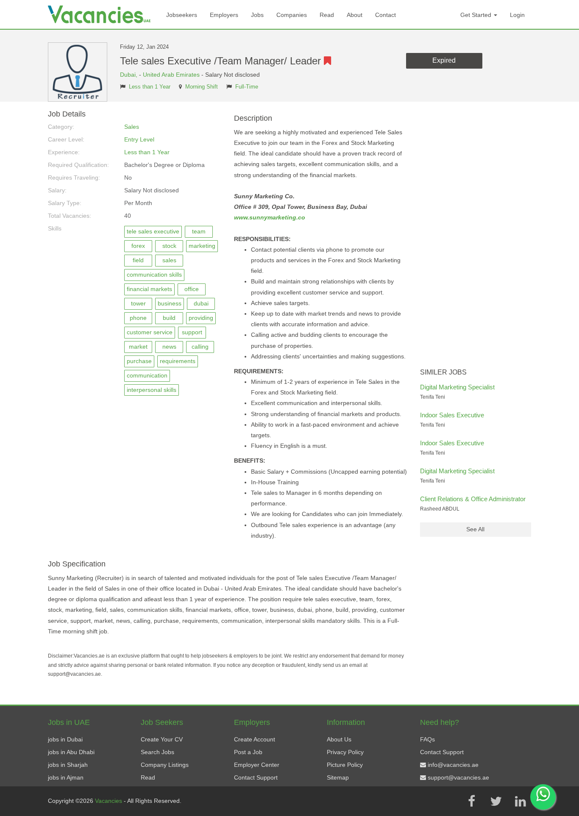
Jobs (257, 14)
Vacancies (109, 800)
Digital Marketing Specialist (457, 387)
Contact (385, 14)
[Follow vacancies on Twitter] (496, 801)
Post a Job (248, 752)
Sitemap (338, 777)
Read (327, 14)
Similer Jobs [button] (443, 372)
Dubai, (129, 74)
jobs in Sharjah (68, 764)
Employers (224, 14)
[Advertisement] (476, 237)
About (354, 14)
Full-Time (246, 87)
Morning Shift (201, 87)
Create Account (254, 739)
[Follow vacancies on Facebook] (471, 801)
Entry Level (139, 139)
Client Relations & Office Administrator (473, 498)
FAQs (427, 739)
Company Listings (165, 764)
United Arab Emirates (171, 74)
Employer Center (256, 764)
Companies (291, 14)
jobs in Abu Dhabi (71, 752)
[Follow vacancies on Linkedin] (520, 801)
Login (517, 14)
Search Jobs (157, 752)
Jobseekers (181, 14)
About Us (339, 739)
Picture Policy (345, 764)
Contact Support (256, 777)
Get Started (476, 14)
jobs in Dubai (65, 739)
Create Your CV (162, 739)
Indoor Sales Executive (452, 415)
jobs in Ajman (66, 777)
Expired (444, 60)
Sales (131, 126)
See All (475, 529)
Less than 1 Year (149, 87)
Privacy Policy (345, 752)
